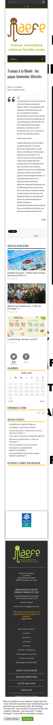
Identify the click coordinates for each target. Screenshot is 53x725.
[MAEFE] (26, 39)
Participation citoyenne (27, 654)
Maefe (33, 149)
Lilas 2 (36, 179)
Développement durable (26, 662)
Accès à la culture (26, 658)
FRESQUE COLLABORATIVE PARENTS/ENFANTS (20, 449)
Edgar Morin (26, 619)
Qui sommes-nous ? (26, 629)
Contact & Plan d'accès (26, 670)
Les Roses (26, 641)
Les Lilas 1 (26, 633)
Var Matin (18, 87)
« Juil (10, 401)
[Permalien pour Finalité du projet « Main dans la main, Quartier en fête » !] (26, 270)
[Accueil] (26, 554)
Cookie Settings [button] (12, 719)
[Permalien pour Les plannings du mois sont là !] (26, 336)
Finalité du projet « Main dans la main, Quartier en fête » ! (26, 274)
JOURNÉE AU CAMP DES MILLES (22, 424)
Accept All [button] (27, 719)
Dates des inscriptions (26, 676)
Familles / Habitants (26, 650)
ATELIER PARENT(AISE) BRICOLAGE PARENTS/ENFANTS (24, 454)
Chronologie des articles (26, 696)
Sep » (42, 401)
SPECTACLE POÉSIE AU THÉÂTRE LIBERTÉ (27, 436)
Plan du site (26, 690)
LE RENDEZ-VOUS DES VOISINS (22, 427)
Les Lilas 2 (26, 637)
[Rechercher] (43, 2)
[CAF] (27, 525)
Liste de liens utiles (26, 683)
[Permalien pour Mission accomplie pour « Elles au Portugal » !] (26, 303)
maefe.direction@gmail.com (26, 606)
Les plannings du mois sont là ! (22, 339)
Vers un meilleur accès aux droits (23, 445)
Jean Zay (26, 646)
